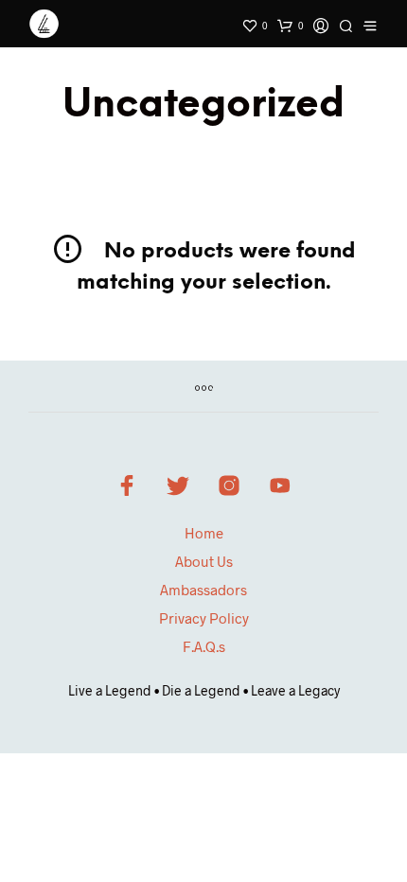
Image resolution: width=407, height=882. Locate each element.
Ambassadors (203, 589)
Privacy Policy (204, 617)
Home (204, 532)
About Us (204, 561)
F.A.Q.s (204, 646)
